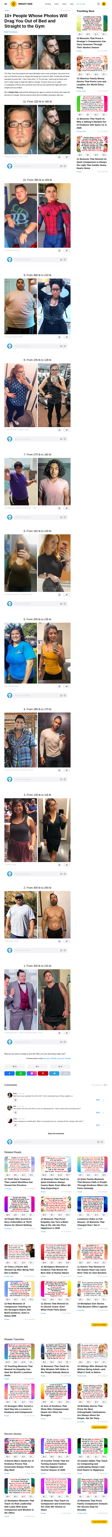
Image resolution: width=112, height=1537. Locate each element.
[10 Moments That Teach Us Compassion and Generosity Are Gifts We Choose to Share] (56, 1486)
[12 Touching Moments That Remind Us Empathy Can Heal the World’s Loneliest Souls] (19, 1351)
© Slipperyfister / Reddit (11, 941)
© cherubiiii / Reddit (10, 864)
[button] (14, 1066)
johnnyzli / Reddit (49, 1058)
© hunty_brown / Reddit (11, 770)
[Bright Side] (21, 4)
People (79, 51)
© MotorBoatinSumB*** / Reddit (13, 1032)
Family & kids (81, 91)
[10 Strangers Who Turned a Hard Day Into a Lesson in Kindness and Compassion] (19, 1391)
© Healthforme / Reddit (11, 594)
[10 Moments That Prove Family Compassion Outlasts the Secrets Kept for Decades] (92, 1486)
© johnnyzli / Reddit (10, 157)
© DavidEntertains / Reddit (12, 508)
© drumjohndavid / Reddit (12, 250)
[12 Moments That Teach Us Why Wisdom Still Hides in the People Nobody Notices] (56, 1351)
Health (6, 10)
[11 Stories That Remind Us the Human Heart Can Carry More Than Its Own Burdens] (92, 1252)
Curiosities (8, 1189)
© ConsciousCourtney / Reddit (13, 337)
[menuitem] (48, 4)
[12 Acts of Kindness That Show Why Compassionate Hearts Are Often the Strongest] (56, 1391)
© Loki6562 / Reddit (10, 429)
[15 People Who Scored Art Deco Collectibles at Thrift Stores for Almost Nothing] (19, 1204)
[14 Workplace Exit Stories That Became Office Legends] (92, 1289)
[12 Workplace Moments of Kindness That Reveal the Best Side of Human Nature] (56, 1252)
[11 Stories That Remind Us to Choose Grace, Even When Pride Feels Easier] (56, 1289)
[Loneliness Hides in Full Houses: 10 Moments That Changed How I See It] (92, 1204)
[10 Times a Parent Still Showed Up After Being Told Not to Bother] (19, 1252)
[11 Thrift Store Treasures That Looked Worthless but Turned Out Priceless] (19, 1164)
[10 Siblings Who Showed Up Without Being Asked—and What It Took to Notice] (92, 1351)
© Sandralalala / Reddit (11, 686)
